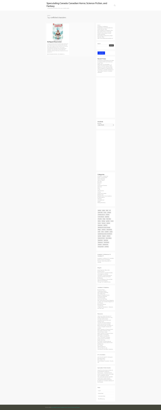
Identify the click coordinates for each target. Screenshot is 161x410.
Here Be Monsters (101, 297)
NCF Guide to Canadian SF (103, 336)
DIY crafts (99, 181)
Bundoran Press (101, 289)
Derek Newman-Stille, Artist (103, 270)
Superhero (100, 240)
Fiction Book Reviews (52, 54)
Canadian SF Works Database (104, 322)
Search (99, 43)
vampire (100, 244)
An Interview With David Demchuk (105, 61)
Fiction (98, 184)
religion (104, 236)
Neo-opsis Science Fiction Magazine (105, 300)
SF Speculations (101, 197)
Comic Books (101, 216)
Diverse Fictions (100, 271)
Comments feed (101, 396)
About (98, 25)
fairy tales (108, 218)
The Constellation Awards (103, 375)
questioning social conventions (105, 233)
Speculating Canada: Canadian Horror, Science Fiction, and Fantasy (65, 407)
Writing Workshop (101, 202)
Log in (99, 390)
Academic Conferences (102, 176)
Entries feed (100, 393)
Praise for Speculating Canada (104, 33)
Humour (103, 223)
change (109, 212)
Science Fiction (101, 238)
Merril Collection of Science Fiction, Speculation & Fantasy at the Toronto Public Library (105, 331)
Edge (104, 218)
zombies (106, 246)
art (110, 210)
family (99, 221)
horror (99, 223)
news (102, 231)
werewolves (105, 244)
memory (103, 229)
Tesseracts (100, 242)
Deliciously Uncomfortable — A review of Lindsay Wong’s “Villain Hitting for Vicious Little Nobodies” (105, 66)
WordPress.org (101, 398)
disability (107, 216)
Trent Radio (106, 242)
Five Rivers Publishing (102, 296)
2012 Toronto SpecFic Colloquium (105, 357)
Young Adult (100, 246)
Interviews (99, 186)
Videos (99, 201)
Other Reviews (100, 190)
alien (107, 210)
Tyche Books (100, 305)
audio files (100, 212)
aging (103, 210)
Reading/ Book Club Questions (104, 196)
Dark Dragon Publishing (102, 292)
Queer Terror (100, 63)
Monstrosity (109, 229)
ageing (99, 210)
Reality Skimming (101, 340)
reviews (108, 236)
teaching (106, 240)
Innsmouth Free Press (102, 299)
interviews (100, 225)
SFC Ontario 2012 (101, 359)
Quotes (99, 192)
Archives (99, 123)
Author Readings (101, 178)
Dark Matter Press (101, 293)
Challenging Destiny (101, 291)
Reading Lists (100, 194)
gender (107, 221)
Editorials (99, 182)
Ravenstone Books (101, 304)
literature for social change (104, 227)
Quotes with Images (101, 193)
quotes (99, 236)
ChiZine (107, 214)
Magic (99, 229)
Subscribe (101, 53)
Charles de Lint (101, 214)
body (105, 212)
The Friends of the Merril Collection (105, 349)
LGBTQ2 (105, 225)
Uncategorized (100, 200)
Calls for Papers (101, 180)
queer (111, 231)
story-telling (108, 238)
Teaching (99, 198)
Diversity (100, 218)
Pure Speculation (101, 358)
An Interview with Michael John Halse (105, 60)
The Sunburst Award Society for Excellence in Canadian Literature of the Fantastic (105, 381)
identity (108, 223)
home (112, 221)
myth (99, 231)
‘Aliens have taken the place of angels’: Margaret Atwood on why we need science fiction (104, 317)
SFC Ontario (100, 345)
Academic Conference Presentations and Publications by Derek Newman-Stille (105, 28)
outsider (106, 231)
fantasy (103, 221)
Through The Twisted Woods (103, 282)
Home (48, 15)
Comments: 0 (62, 54)
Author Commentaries (102, 177)
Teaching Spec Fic (101, 346)
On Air (98, 189)
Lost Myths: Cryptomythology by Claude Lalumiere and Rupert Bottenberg (104, 277)
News (98, 188)
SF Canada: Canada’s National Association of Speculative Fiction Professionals (105, 343)
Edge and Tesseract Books (103, 295)
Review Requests (101, 34)
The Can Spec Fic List (102, 347)
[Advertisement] (105, 98)
